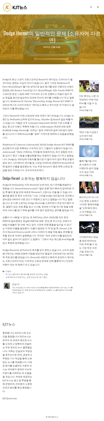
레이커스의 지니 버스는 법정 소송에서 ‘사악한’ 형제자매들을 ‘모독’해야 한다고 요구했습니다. (89, 204)
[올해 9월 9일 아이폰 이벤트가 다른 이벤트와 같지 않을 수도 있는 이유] (89, 155)
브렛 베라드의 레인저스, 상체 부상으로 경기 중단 (26, 277)
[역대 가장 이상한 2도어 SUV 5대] (89, 126)
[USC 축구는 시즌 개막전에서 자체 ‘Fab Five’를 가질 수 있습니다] (89, 90)
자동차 (8, 271)
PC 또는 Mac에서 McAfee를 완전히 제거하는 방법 (27, 274)
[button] (91, 7)
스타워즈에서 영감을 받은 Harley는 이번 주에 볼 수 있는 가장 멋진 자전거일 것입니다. (88, 244)
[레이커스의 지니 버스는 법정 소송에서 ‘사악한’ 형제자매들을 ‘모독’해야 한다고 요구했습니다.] (89, 191)
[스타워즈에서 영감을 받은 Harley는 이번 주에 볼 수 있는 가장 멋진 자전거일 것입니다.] (89, 231)
